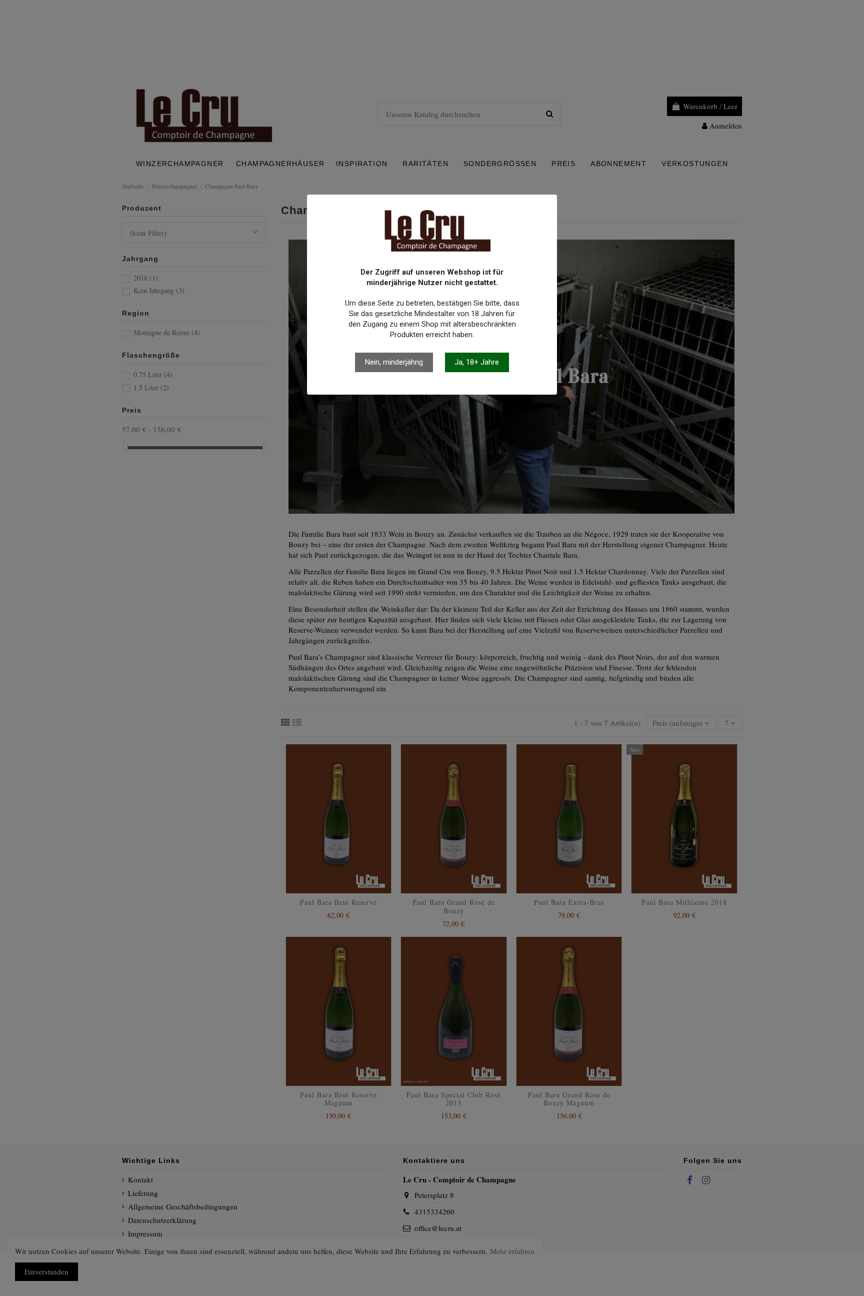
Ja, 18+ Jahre (476, 362)
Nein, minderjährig (394, 362)
